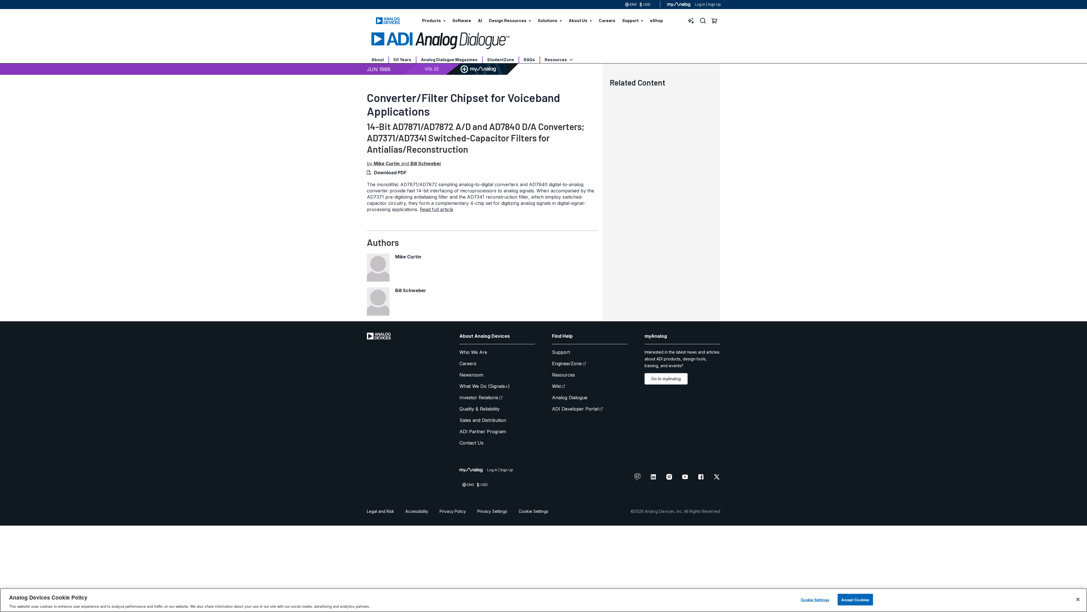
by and (404, 163)
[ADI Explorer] (691, 20)
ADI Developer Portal (575, 409)
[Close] (1078, 599)
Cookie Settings (533, 511)
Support (561, 352)
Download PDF (390, 172)
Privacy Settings (492, 511)
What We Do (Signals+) (484, 386)
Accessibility (416, 511)
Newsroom (471, 375)
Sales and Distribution (482, 420)
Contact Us (471, 443)
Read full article (436, 209)
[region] (543, 600)
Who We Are (473, 352)
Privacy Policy (453, 511)
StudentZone (500, 59)
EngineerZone (567, 363)
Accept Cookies (855, 599)
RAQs (529, 59)
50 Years (402, 59)
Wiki (556, 386)
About (377, 59)
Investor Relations (478, 397)
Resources (556, 59)
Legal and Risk (380, 511)
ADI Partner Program (482, 431)
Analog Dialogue (569, 397)
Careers (467, 363)
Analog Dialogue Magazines (449, 59)
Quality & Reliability (479, 409)
